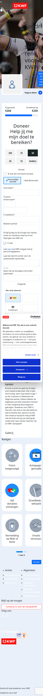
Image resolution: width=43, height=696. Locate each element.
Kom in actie (11, 583)
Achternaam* (9, 199)
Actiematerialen (12, 575)
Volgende (21, 284)
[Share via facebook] (40, 93)
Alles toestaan (21, 362)
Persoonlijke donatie (13, 180)
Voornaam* (8, 188)
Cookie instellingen (32, 579)
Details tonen (30, 355)
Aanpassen (20, 369)
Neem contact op (31, 596)
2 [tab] (25, 551)
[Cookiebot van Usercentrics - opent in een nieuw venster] (30, 317)
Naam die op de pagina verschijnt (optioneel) (17, 272)
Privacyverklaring (32, 575)
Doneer (36, 562)
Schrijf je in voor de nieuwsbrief (21, 606)
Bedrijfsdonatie (31, 180)
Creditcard (13, 310)
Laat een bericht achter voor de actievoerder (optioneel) (17, 257)
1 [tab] (19, 551)
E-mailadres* (9, 214)
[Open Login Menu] (1, 10)
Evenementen (11, 579)
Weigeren (21, 377)
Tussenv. (7, 197)
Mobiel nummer (10, 223)
